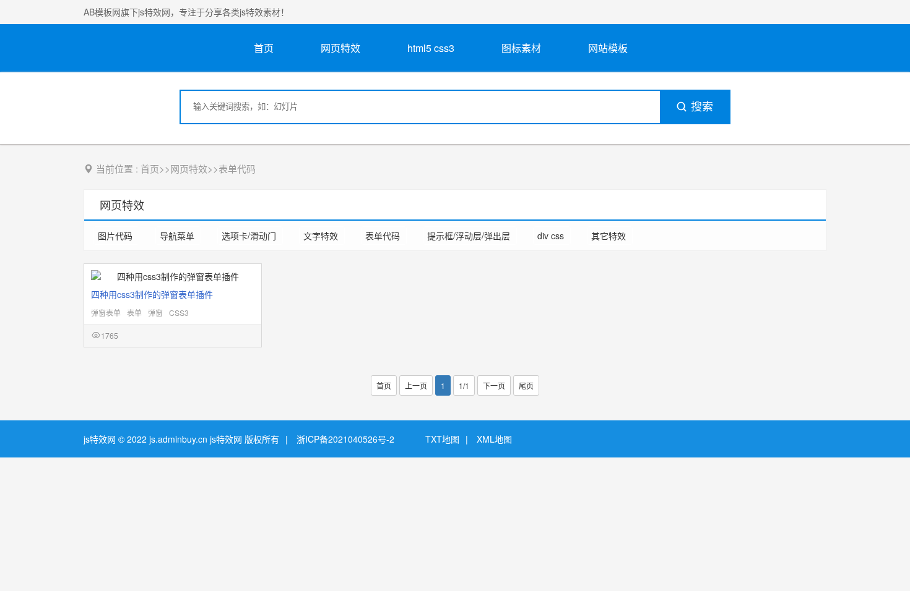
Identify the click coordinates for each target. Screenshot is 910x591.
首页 (264, 48)
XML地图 (494, 439)
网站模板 (608, 48)
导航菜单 (177, 235)
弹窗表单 (106, 312)
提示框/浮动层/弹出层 (468, 235)
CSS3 (179, 312)
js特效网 (100, 439)
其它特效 (608, 235)
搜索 (702, 107)
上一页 (416, 385)
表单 (134, 312)
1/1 (464, 385)
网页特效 (340, 48)
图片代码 (115, 235)
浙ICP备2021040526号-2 (345, 439)
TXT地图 (442, 439)
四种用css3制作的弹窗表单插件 (152, 294)
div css (550, 235)
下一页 (494, 385)
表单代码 (237, 168)
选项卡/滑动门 (249, 235)
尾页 (526, 385)
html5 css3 (430, 48)
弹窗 (155, 312)
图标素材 (521, 48)
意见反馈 (884, 552)
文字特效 (320, 235)
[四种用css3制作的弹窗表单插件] (172, 276)
